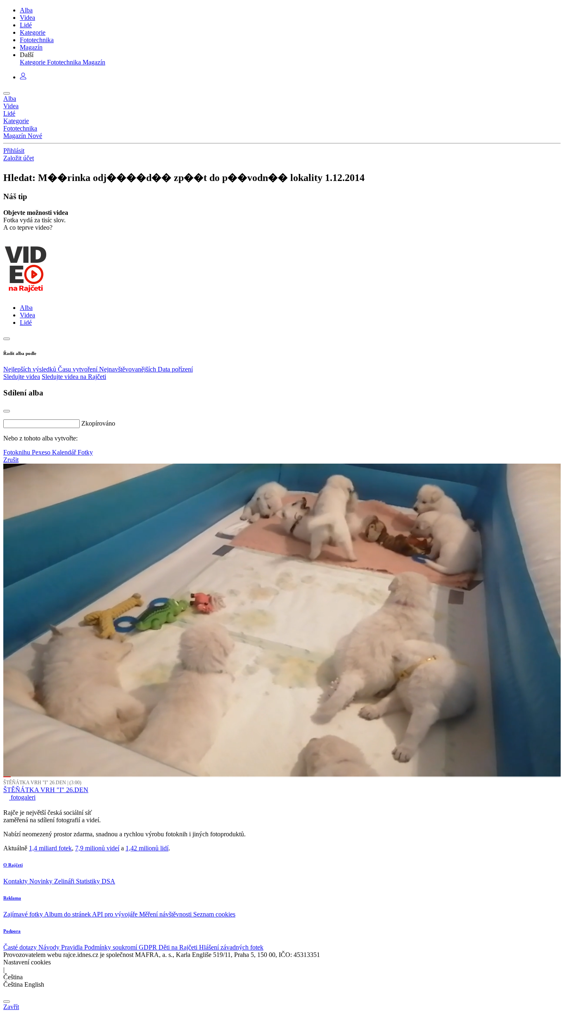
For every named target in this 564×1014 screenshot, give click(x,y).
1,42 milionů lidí (147, 848)
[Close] (6, 411)
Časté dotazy (20, 947)
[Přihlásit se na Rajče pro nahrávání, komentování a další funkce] (23, 77)
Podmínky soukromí (111, 947)
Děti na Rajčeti (179, 947)
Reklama (12, 897)
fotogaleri (22, 797)
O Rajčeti (13, 864)
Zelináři (65, 881)
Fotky (85, 452)
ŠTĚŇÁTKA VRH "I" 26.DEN (45, 789)
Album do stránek (68, 914)
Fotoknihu (17, 452)
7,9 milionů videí (97, 848)
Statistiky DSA (95, 881)
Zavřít (11, 1006)
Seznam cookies (214, 914)
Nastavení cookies (27, 962)
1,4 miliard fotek (50, 848)
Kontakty (16, 881)
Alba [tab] (26, 307)
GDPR (149, 947)
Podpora (12, 930)
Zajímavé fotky (23, 914)
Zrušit (11, 459)
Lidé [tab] (26, 322)
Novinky (41, 881)
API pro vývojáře (115, 914)
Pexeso (42, 452)
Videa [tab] (27, 315)
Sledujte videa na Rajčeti (74, 376)
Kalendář (65, 452)
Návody (49, 947)
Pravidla (72, 947)
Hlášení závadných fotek (231, 947)
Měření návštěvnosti (166, 914)
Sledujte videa (21, 376)
